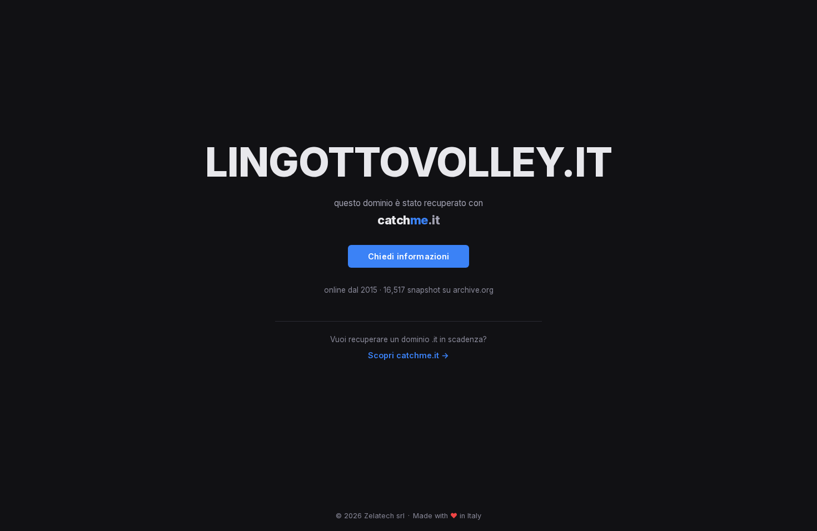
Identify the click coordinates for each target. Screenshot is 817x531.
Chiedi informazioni (409, 256)
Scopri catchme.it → (408, 355)
